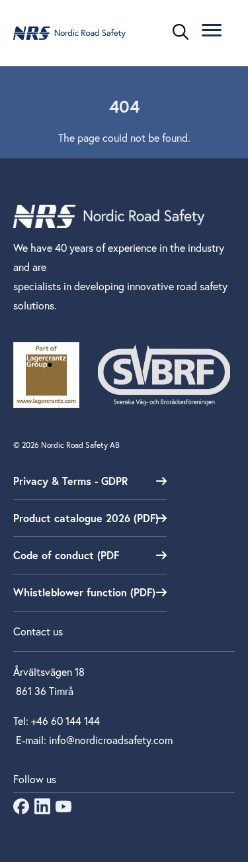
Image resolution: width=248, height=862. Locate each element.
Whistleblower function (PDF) (84, 592)
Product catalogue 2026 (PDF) (86, 518)
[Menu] (212, 32)
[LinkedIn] (42, 810)
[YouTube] (63, 810)
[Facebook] (21, 810)
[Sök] (180, 32)
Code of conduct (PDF (66, 555)
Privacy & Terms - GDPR (70, 481)
